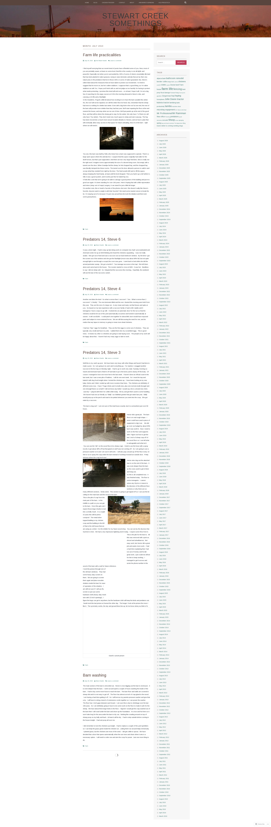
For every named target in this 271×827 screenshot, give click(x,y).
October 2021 (163, 339)
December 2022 (164, 291)
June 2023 (162, 271)
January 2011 (163, 782)
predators (174, 117)
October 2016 (163, 545)
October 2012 (163, 710)
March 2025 (163, 199)
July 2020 (162, 391)
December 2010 (164, 785)
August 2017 (163, 511)
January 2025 (163, 206)
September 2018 (164, 466)
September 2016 (164, 548)
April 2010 (162, 813)
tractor (159, 126)
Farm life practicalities (102, 55)
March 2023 (163, 281)
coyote (168, 85)
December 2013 (164, 662)
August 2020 (163, 387)
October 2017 (163, 504)
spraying (181, 120)
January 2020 (163, 411)
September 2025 (164, 178)
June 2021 (162, 353)
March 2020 (163, 405)
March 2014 (163, 651)
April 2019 (162, 442)
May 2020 (162, 398)
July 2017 (162, 514)
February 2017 (164, 531)
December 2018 (164, 456)
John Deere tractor (174, 99)
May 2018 (162, 480)
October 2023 (163, 257)
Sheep (171, 120)
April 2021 (162, 360)
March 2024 (163, 240)
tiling (184, 123)
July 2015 (162, 597)
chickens (182, 81)
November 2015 (164, 583)
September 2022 (164, 302)
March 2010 (163, 816)
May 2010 (162, 809)
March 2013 (163, 693)
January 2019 (163, 452)
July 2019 (162, 432)
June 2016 (162, 559)
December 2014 (164, 621)
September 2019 (164, 425)
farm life (167, 89)
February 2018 (164, 490)
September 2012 (164, 713)
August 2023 (163, 264)
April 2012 (162, 730)
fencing (177, 89)
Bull (172, 81)
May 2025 (162, 192)
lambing (172, 103)
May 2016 (162, 562)
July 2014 (162, 638)
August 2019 (163, 429)
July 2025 (162, 185)
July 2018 (162, 473)
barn (164, 78)
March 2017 (163, 528)
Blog (95, 2)
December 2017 (164, 497)
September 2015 (164, 590)
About (132, 2)
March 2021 (163, 363)
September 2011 (164, 754)
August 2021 (163, 346)
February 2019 (164, 449)
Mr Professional (164, 113)
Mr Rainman (179, 113)
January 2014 (163, 658)
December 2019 (164, 415)
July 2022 (162, 308)
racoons (159, 120)
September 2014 (164, 631)
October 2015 (163, 586)
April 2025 (162, 195)
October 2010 (163, 792)
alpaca (159, 78)
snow (176, 120)
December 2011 (164, 744)
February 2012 (164, 737)
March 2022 (163, 322)
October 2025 (163, 175)
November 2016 (164, 542)
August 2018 (163, 470)
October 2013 (163, 669)
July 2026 (162, 144)
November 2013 (164, 665)
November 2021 (164, 336)
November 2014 (164, 624)
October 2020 (163, 380)
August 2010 (163, 799)
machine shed (176, 106)
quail (180, 116)
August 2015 (163, 593)
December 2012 (164, 703)
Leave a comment (115, 60)
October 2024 (163, 216)
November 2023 (164, 254)
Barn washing (94, 675)
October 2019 (163, 422)
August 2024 (163, 223)
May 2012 (162, 727)
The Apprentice (178, 123)
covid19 (159, 85)
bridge (169, 81)
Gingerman (166, 96)
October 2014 (163, 627)
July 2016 (162, 555)
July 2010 (162, 802)
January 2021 (163, 370)
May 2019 (162, 439)
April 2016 (162, 566)
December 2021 (164, 333)
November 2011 (164, 747)
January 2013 (163, 699)
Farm (86, 229)
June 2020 (162, 394)
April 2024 (162, 236)
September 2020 (164, 384)
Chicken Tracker (108, 2)
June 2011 (162, 765)
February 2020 (164, 408)
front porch (182, 92)
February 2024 (164, 243)
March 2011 (163, 775)
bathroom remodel (175, 78)
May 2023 (162, 274)
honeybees (160, 99)
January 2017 (163, 535)
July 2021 (162, 350)
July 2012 (162, 720)
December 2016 (164, 538)
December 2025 (164, 168)
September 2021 (164, 343)
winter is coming (167, 126)
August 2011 (163, 758)
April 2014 (162, 648)
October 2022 (163, 298)
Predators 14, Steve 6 (102, 239)
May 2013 (162, 686)
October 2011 (163, 751)
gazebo (159, 96)
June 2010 (162, 806)
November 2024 (164, 212)
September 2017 (164, 507)
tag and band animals (168, 123)
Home (87, 2)
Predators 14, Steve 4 (102, 289)
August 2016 (163, 552)
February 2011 (164, 778)
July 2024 (162, 226)
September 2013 (164, 672)
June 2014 (162, 641)
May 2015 (162, 603)
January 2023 (163, 288)
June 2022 (162, 312)
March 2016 (163, 569)
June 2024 (162, 230)
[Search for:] (166, 62)
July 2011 (162, 761)
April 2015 (162, 607)
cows (163, 85)
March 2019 (163, 446)
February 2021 (164, 367)
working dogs (178, 126)
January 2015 (163, 617)
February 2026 (164, 161)
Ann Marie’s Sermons (146, 2)
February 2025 (164, 202)
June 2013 (162, 682)
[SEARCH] (185, 2)
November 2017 (164, 501)
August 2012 (163, 717)
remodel (165, 120)
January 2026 (163, 164)
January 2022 (163, 329)
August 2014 (163, 634)
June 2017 (162, 518)
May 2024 (162, 233)
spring (159, 123)
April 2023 (162, 278)
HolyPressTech (164, 2)
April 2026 (162, 154)
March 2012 (163, 734)
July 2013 (162, 679)
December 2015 (164, 579)
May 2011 (162, 768)
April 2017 (162, 525)
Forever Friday (174, 92)
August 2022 (163, 305)
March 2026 (163, 158)
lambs (168, 106)
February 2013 (164, 696)
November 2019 (164, 418)
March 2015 (163, 610)
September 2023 (164, 261)
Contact (122, 2)
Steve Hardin (100, 245)
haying (178, 96)
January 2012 (163, 741)
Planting (167, 116)
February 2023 (164, 284)
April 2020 (162, 401)
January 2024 (163, 247)
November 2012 (164, 706)
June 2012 (162, 723)
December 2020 (164, 374)
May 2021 (162, 356)
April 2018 (162, 483)
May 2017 (162, 521)
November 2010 (164, 789)
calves (176, 81)
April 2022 (162, 319)
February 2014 (164, 655)
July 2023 (162, 267)
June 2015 (162, 600)
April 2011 (162, 771)
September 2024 (164, 219)
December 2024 (164, 209)
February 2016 (164, 573)
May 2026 (162, 151)
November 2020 (164, 377)
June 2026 (162, 147)
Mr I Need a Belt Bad (180, 110)
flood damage (165, 92)
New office (161, 117)
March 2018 (163, 487)
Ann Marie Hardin (101, 60)
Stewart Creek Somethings (135, 19)
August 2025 (163, 182)
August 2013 (163, 675)
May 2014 (162, 645)
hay (172, 96)
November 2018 (164, 459)
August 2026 (163, 140)
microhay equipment (166, 110)
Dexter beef (174, 85)
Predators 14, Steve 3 (102, 352)
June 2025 (162, 188)
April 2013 (162, 689)
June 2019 (162, 435)
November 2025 (164, 171)
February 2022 (164, 326)
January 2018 (163, 494)
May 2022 (162, 315)
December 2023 (164, 250)
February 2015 (164, 614)
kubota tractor (163, 102)
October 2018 (163, 463)
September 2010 (164, 795)
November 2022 (164, 295)
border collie (162, 81)
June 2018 (162, 477)
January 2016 (163, 576)
